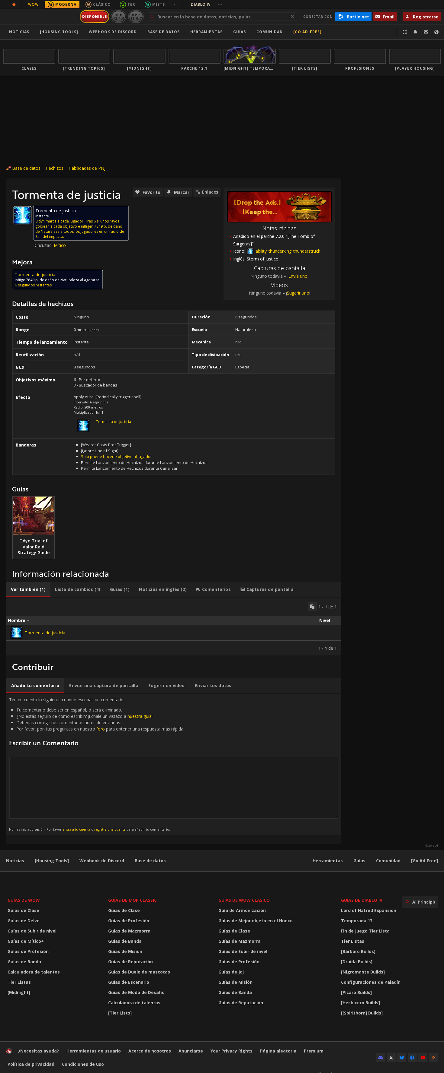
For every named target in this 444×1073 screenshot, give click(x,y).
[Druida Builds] (356, 961)
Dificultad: (43, 245)
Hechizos (54, 168)
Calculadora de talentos (34, 972)
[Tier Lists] (120, 1013)
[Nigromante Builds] (363, 972)
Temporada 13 (356, 920)
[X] (391, 1057)
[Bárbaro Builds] (358, 951)
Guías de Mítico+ (26, 941)
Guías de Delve (24, 920)
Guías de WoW (24, 900)
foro (100, 729)
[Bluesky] (401, 1057)
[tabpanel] (173, 626)
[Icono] (22, 215)
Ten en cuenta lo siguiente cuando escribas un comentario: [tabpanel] (96, 764)
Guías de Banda (24, 961)
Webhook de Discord (113, 31)
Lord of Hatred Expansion (368, 910)
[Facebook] (412, 1057)
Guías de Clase (23, 910)
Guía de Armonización (242, 910)
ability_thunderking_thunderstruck (287, 251)
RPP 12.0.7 (135, 16)
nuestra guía (139, 716)
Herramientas (328, 860)
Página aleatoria (278, 1051)
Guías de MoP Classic (132, 900)
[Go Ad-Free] (307, 31)
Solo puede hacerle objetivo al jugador (116, 456)
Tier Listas (19, 982)
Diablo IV (207, 4)
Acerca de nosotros (149, 1051)
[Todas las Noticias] (14, 4)
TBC (131, 4)
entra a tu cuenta (76, 829)
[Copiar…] (312, 606)
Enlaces (210, 192)
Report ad (431, 845)
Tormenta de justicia (113, 421)
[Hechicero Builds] (360, 1002)
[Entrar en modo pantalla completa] (404, 31)
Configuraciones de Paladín (371, 982)
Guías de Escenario (128, 982)
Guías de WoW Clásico (244, 900)
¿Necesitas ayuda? (38, 1051)
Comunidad (269, 31)
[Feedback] (425, 31)
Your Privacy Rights (232, 1051)
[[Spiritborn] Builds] (362, 1013)
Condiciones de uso (83, 1064)
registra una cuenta (110, 829)
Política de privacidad (31, 1064)
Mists (158, 4)
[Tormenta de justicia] (16, 632)
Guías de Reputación (130, 961)
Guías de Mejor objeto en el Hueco (255, 920)
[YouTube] (422, 1057)
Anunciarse (191, 1051)
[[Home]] (40, 16)
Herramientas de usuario (93, 1051)
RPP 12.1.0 (118, 16)
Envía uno (297, 276)
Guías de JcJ (231, 972)
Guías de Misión (125, 951)
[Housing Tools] (52, 860)
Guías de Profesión (28, 951)
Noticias (19, 31)
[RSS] (433, 1057)
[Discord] (380, 1057)
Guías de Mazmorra (129, 931)
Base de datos (163, 31)
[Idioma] (436, 31)
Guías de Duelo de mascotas (139, 972)
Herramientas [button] (206, 31)
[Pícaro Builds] (356, 992)
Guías (239, 31)
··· (174, 4)
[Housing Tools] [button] (59, 31)
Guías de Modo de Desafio (136, 992)
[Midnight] (19, 992)
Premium (313, 1051)
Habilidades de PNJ (87, 168)
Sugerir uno (298, 293)
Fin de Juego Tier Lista (365, 931)
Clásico (102, 4)
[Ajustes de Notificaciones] (415, 31)
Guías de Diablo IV (361, 900)
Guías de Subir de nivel (32, 931)
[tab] (28, 589)
